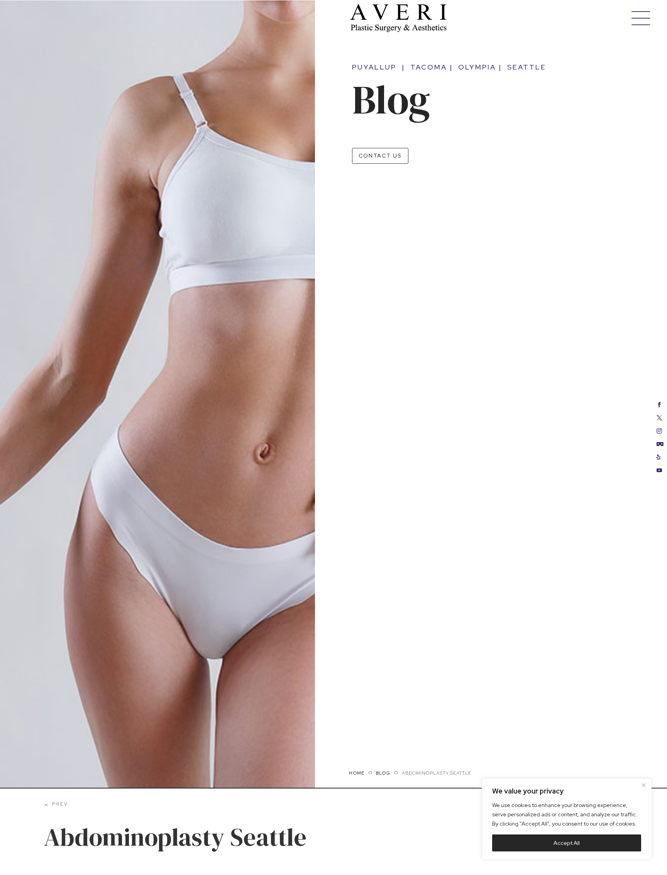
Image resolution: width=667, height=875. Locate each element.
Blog (383, 773)
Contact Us (380, 155)
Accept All (567, 842)
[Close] (643, 785)
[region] (567, 819)
